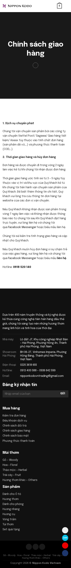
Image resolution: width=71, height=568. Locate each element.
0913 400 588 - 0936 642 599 (37, 370)
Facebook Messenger (22, 227)
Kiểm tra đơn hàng (14, 415)
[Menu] (66, 6)
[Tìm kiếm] (53, 6)
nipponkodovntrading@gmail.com (42, 376)
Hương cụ (9, 514)
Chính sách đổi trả (15, 425)
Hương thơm (11, 499)
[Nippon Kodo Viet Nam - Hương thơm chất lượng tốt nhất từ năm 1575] (20, 6)
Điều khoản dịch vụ (15, 420)
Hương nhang (11, 509)
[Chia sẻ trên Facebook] (35, 65)
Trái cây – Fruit (12, 475)
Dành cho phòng (13, 504)
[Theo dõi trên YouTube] (42, 547)
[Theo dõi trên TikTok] (36, 547)
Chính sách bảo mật (16, 435)
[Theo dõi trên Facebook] (29, 547)
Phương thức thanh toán (19, 441)
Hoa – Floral (10, 465)
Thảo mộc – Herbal (15, 470)
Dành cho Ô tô (12, 494)
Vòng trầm (9, 519)
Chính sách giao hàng (16, 430)
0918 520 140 (22, 267)
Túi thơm (8, 524)
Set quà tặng (11, 529)
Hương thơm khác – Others (20, 480)
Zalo (65, 537)
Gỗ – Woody (10, 460)
